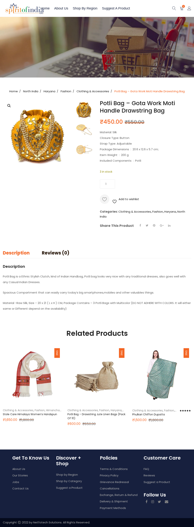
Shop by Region (85, 8)
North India (30, 91)
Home (45, 8)
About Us (18, 469)
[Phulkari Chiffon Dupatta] (161, 374)
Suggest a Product (116, 8)
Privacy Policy (109, 475)
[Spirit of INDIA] (16, 8)
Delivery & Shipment (114, 501)
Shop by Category (69, 481)
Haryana (49, 91)
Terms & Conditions (114, 469)
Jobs (15, 482)
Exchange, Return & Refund (119, 495)
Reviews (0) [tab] (55, 253)
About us (61, 8)
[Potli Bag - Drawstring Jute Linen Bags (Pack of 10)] (96, 374)
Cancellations (109, 488)
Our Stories (20, 475)
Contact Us (20, 488)
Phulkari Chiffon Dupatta (148, 414)
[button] (9, 105)
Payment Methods (113, 508)
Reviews (149, 475)
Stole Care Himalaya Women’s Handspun (30, 414)
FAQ (146, 469)
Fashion (66, 91)
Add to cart (137, 184)
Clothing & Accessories (93, 91)
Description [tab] (16, 253)
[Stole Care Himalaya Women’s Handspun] (32, 374)
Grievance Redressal (114, 482)
